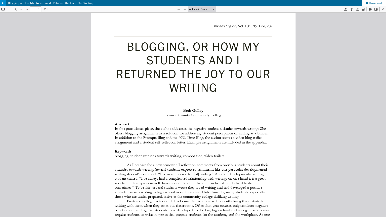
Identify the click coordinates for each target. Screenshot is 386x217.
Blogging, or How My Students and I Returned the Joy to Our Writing (50, 3)
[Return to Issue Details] (3, 3)
